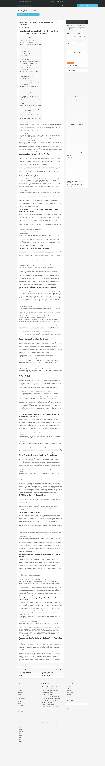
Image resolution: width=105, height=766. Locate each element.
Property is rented (21, 705)
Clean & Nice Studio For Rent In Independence (76, 152)
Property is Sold (21, 707)
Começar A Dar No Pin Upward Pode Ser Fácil (30, 92)
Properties (35, 5)
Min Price (68, 49)
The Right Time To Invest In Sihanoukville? (49, 708)
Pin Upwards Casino (25, 55)
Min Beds (68, 33)
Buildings (20, 729)
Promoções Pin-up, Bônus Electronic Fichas (29, 94)
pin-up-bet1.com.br (34, 173)
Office (20, 727)
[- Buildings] (71, 29)
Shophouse (21, 731)
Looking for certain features (72, 65)
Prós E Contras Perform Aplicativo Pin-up (29, 80)
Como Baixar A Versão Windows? (27, 65)
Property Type (69, 25)
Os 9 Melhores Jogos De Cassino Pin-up (29, 63)
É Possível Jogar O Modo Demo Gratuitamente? (30, 99)
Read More (69, 155)
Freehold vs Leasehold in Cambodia (48, 704)
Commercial (20, 723)
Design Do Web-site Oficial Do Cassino (28, 53)
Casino (20, 737)
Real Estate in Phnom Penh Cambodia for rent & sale (51, 718)
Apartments (21, 717)
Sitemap (34, 748)
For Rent (40, 5)
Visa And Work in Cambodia (47, 694)
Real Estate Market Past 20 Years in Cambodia (50, 706)
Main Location (80, 41)
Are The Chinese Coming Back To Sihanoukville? (50, 696)
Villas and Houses (22, 719)
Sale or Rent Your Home (54, 5)
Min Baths (79, 33)
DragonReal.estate (29, 748)
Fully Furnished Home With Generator (74, 95)
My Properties (20, 692)
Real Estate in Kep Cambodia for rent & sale (50, 722)
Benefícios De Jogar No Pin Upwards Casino (29, 112)
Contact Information (25, 78)
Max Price (79, 49)
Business (20, 741)
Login (20, 688)
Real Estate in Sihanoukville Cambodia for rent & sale (51, 716)
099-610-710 (84, 5)
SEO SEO (25, 665)
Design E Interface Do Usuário (27, 42)
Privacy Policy (69, 694)
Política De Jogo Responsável (27, 89)
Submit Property (21, 686)
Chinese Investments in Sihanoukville (48, 692)
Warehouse (21, 735)
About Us (74, 5)
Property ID (69, 41)
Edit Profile (20, 694)
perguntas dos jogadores (56, 124)
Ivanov (19, 748)
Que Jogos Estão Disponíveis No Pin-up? (29, 40)
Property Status (80, 25)
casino (27, 27)
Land (20, 721)
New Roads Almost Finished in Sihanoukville (50, 690)
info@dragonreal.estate (26, 1)
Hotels (20, 733)
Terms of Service (70, 692)
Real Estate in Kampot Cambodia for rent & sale (50, 720)
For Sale (46, 5)
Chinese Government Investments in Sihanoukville (51, 688)
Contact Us (67, 5)
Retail (20, 739)
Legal (62, 5)
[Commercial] (71, 28)
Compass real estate (84, 748)
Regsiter (20, 690)
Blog (67, 696)
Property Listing (69, 690)
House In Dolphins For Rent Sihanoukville (75, 124)
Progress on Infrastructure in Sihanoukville (49, 686)
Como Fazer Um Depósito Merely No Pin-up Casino (31, 61)
